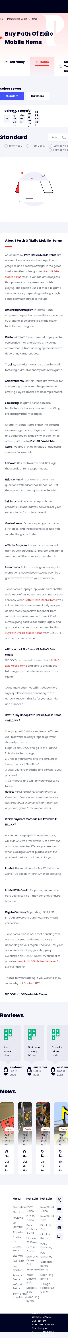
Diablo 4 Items (45, 1236)
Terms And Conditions (20, 1295)
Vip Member (18, 1225)
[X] (59, 1200)
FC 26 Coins (30, 1209)
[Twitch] (59, 1236)
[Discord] (59, 1227)
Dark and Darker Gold (32, 1260)
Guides (29, 1129)
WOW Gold (33, 1269)
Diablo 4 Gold (31, 1289)
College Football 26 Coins (47, 1287)
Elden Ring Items (46, 1277)
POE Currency (46, 1254)
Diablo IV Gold (45, 1227)
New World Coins (47, 1209)
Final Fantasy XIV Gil (31, 1229)
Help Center (17, 1268)
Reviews (18, 1218)
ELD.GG (43, 1313)
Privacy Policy (17, 1277)
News (10, 1129)
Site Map (18, 1256)
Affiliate (18, 1232)
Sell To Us (18, 1261)
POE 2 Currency (46, 1245)
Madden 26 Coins (31, 1240)
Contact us (18, 1239)
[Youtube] (59, 1209)
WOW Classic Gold (31, 1278)
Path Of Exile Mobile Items (41, 600)
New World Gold (47, 1218)
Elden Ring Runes (32, 1299)
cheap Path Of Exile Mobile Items (35, 961)
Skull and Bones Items (46, 1265)
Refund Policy (17, 1286)
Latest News (17, 1248)
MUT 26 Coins (31, 1249)
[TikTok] (59, 1218)
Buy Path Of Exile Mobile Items (23, 633)
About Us (18, 1212)
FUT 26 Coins (30, 1218)
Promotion (19, 1207)
